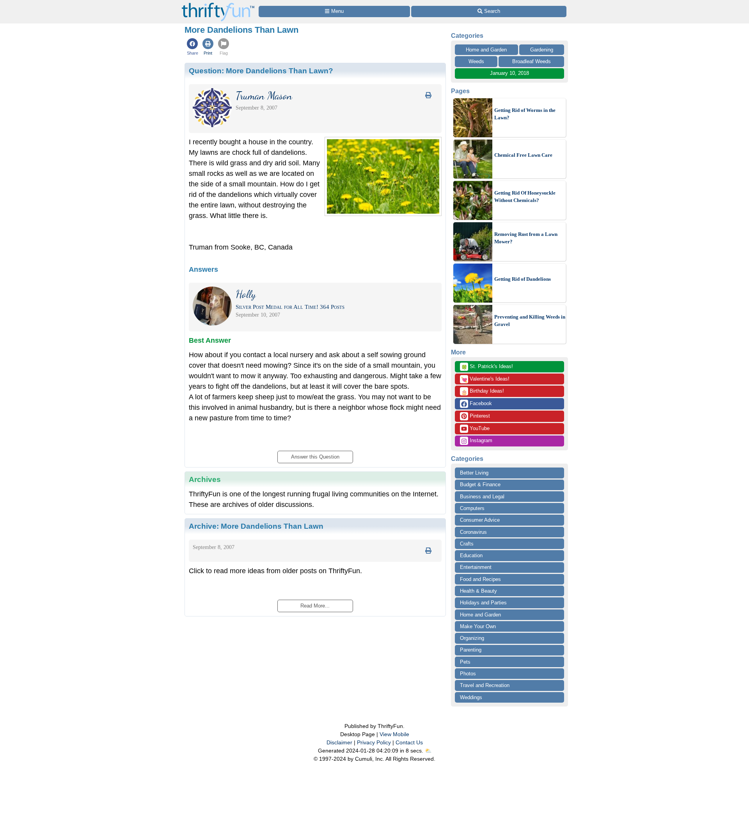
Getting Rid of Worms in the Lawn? (525, 114)
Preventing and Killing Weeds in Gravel (529, 321)
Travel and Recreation (484, 685)
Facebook (480, 403)
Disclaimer (339, 742)
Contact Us (409, 742)
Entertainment (476, 567)
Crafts (467, 544)
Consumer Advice (480, 520)
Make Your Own (478, 626)
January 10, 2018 (509, 73)
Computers (472, 508)
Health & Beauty (478, 591)
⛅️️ (428, 750)
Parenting (470, 650)
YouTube (479, 428)
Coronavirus (473, 532)
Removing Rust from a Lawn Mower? (525, 238)
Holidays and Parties (483, 603)
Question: (261, 70)
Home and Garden (486, 50)
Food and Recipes (480, 579)
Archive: (256, 526)
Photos (468, 674)
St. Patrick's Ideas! (487, 366)
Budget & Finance (480, 484)
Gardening (541, 50)
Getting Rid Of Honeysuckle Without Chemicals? (525, 197)
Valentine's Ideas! (485, 379)
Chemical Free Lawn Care (523, 155)
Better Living (474, 473)
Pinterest (479, 416)
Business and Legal (482, 496)
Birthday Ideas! (482, 391)
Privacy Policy (374, 742)
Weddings (471, 697)
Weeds (476, 61)
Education (471, 555)
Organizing (472, 638)
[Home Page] (218, 4)
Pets (465, 662)
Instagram (480, 440)
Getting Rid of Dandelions (522, 279)
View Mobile (394, 734)
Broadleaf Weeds (531, 61)
